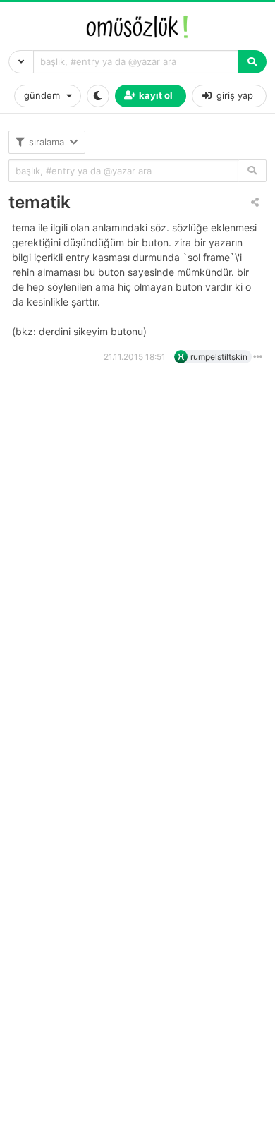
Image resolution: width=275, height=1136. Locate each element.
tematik (39, 202)
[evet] (252, 171)
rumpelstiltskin (219, 356)
